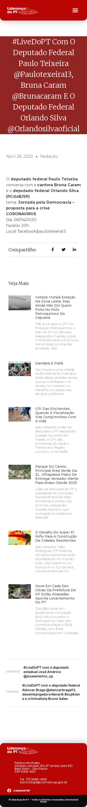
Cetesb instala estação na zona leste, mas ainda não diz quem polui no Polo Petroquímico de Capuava (55, 307)
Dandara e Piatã (49, 363)
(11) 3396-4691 (36, 779)
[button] (75, 10)
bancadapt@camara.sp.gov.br (43, 782)
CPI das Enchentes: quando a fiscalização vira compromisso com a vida (55, 415)
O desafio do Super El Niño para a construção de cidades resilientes (56, 536)
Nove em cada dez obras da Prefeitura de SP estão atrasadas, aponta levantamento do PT (55, 594)
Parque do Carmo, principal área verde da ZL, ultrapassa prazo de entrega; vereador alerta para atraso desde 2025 (56, 474)
